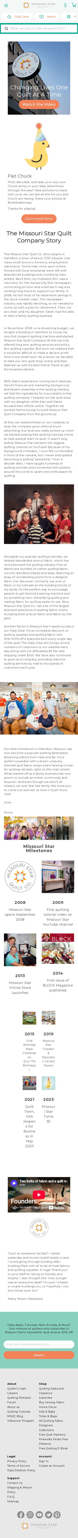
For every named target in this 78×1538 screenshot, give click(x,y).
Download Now (39, 219)
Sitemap (13, 1501)
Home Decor (48, 1407)
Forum (11, 1402)
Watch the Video (39, 104)
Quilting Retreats (19, 1397)
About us (13, 1407)
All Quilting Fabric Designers (51, 1423)
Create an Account (52, 1465)
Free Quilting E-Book (53, 1448)
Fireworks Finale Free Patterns (53, 1441)
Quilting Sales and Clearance (51, 1391)
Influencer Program (20, 1420)
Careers (12, 1393)
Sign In (44, 1461)
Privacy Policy (16, 1461)
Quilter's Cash (16, 1388)
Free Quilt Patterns (52, 1434)
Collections (46, 1430)
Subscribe (45, 1397)
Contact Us (14, 1483)
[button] (7, 5)
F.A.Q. (11, 1497)
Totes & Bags (48, 1416)
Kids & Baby (47, 1411)
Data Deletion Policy (21, 1470)
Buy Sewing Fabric (51, 1402)
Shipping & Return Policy (19, 1490)
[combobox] (39, 29)
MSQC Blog (15, 1416)
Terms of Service (18, 1465)
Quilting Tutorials (18, 1411)
